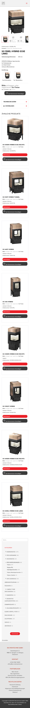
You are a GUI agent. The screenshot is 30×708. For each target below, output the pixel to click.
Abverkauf (8, 626)
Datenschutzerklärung (15, 690)
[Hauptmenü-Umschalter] (26, 3)
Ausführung (5, 70)
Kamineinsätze (11, 552)
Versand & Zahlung (15, 684)
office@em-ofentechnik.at (15, 664)
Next (28, 39)
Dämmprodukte (9, 604)
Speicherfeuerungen (13, 562)
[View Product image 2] (13, 39)
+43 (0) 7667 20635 (15, 662)
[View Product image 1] (5, 39)
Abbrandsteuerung (11, 582)
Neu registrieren (15, 673)
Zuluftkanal (8, 618)
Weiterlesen (6, 155)
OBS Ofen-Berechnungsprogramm (15, 677)
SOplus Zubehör (11, 575)
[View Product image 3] (21, 39)
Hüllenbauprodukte (13, 608)
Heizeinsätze (10, 559)
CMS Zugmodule (11, 578)
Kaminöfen (10, 595)
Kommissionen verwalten (15, 675)
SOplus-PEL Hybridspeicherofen (14, 48)
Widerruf (15, 692)
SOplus (9, 564)
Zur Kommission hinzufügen (16, 93)
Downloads (15, 633)
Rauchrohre (8, 615)
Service (7, 622)
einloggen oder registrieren (10, 86)
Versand (13, 89)
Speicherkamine (11, 555)
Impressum (15, 686)
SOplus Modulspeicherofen (14, 572)
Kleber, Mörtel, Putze (11, 611)
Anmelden (5, 640)
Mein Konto (15, 671)
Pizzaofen (8, 586)
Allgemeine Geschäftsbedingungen (15, 688)
